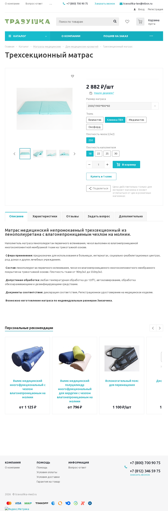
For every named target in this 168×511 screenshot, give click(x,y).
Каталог (19, 36)
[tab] (16, 216)
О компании (70, 36)
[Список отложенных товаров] (127, 23)
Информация (78, 462)
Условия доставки (48, 476)
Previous (15, 154)
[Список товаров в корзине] (148, 24)
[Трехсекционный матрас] (45, 108)
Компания (13, 462)
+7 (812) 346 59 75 (145, 471)
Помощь (43, 462)
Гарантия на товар (48, 481)
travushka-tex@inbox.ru (137, 3)
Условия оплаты (47, 472)
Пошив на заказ (115, 36)
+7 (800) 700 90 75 (77, 3)
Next (74, 154)
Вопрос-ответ (77, 467)
